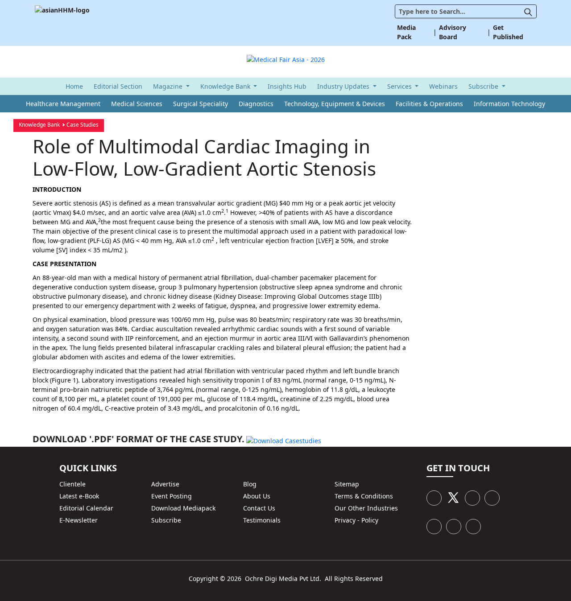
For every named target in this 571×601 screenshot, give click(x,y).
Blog (250, 484)
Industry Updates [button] (344, 86)
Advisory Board (452, 32)
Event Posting (171, 496)
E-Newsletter (78, 520)
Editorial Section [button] (118, 86)
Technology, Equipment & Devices (334, 103)
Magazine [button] (168, 86)
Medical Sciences (136, 103)
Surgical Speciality (200, 103)
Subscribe (166, 520)
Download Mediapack (183, 508)
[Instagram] (434, 526)
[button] (530, 11)
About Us (256, 496)
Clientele (72, 484)
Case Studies (82, 124)
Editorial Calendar (86, 508)
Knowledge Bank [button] (226, 86)
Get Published (508, 32)
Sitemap (347, 484)
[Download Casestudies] (283, 440)
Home (74, 86)
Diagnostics (256, 103)
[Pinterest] (492, 498)
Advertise (165, 484)
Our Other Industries (366, 508)
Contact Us (259, 508)
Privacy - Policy (356, 520)
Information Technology (509, 103)
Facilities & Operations (429, 103)
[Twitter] (453, 497)
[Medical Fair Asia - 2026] (286, 57)
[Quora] (473, 526)
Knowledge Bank (39, 124)
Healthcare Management (63, 103)
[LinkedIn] (472, 498)
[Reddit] (453, 526)
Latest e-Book (79, 496)
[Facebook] (434, 498)
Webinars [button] (443, 86)
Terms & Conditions (364, 496)
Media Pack (406, 32)
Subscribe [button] (484, 86)
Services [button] (400, 86)
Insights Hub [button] (287, 86)
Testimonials (262, 520)
